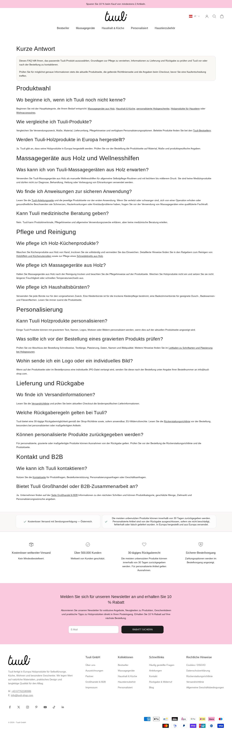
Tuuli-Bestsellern (202, 130)
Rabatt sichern (142, 629)
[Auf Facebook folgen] (10, 707)
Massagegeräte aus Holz (101, 108)
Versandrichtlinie (40, 403)
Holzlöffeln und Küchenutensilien (33, 256)
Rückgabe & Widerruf (160, 681)
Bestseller (63, 28)
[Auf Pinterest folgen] (36, 707)
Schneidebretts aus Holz (90, 256)
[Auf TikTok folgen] (54, 707)
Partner (89, 676)
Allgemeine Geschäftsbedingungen (205, 687)
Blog (151, 687)
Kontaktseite (39, 477)
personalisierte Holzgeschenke (153, 108)
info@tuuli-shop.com (22, 695)
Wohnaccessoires (25, 112)
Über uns (90, 665)
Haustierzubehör (165, 28)
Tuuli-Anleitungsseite (43, 200)
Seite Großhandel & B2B (64, 495)
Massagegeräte (85, 28)
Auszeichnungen (94, 670)
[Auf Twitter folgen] (18, 707)
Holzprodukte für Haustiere (185, 108)
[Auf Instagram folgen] (27, 707)
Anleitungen (155, 670)
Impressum (91, 687)
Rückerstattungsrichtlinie (177, 421)
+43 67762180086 (21, 691)
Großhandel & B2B (95, 681)
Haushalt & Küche (113, 28)
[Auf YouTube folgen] (45, 707)
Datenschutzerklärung (198, 670)
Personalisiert (139, 28)
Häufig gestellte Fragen (161, 665)
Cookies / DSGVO (196, 665)
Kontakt (153, 676)
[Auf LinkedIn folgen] (63, 707)
